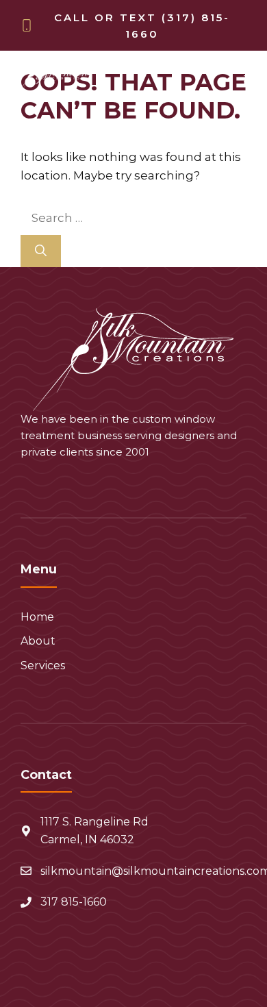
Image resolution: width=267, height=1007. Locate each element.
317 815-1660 (73, 901)
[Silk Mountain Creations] (52, 78)
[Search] (41, 251)
